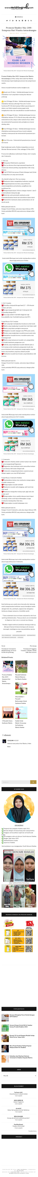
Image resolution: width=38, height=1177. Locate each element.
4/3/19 (16, 740)
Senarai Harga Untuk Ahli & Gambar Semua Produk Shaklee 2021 (21, 1026)
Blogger (20, 1170)
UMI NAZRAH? (19, 825)
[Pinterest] (16, 20)
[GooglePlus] (13, 20)
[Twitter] (7, 20)
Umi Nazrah (22, 1169)
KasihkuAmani (18, 1124)
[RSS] (31, 20)
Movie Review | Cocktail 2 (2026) (18, 1094)
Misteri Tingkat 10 (19, 1102)
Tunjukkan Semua (32, 1131)
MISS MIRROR (18, 1100)
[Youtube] (25, 20)
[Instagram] (22, 20)
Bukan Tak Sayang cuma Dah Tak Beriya (18, 1110)
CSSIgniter (15, 1172)
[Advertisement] (19, 984)
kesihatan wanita (19, 635)
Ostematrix (31, 635)
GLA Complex (6, 635)
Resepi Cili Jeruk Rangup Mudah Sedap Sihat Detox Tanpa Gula (22, 1036)
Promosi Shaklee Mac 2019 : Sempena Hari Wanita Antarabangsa (19, 29)
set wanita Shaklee (9, 637)
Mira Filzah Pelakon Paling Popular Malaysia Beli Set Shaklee (21, 1046)
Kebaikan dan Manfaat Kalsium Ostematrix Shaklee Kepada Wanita (21, 1057)
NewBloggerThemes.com (19, 1173)
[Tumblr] (28, 20)
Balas (9, 746)
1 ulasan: (23, 33)
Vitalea (20, 637)
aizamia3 (18, 1108)
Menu (20, 17)
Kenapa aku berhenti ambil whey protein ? (18, 1118)
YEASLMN (10, 740)
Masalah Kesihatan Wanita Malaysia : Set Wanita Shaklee (20, 677)
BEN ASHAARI (18, 1116)
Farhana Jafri (18, 1092)
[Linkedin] (19, 20)
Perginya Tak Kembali (18, 1126)
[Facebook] (10, 20)
